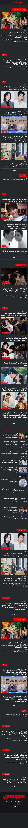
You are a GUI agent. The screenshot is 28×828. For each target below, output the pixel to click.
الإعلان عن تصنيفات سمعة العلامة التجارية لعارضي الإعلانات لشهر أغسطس (14, 88)
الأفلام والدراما (21, 530)
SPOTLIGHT (21, 265)
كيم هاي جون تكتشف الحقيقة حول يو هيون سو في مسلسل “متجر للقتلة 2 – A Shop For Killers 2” (10, 509)
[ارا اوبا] (18, 2)
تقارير (23, 711)
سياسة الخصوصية (6, 804)
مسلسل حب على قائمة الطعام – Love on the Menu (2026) (9, 480)
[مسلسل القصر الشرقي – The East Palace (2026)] (23, 520)
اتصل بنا (23, 804)
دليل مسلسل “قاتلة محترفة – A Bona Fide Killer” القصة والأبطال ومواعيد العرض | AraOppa (15, 757)
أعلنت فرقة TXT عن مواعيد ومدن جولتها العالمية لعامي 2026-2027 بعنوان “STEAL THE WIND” (15, 62)
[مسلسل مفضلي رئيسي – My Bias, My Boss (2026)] (23, 492)
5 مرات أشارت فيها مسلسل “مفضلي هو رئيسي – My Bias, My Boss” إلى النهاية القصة (15, 291)
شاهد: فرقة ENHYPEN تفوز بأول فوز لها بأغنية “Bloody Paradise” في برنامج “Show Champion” (15, 139)
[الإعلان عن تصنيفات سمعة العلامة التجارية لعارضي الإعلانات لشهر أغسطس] (23, 455)
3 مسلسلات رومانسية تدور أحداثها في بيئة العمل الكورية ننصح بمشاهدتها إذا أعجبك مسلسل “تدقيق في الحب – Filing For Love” (14, 416)
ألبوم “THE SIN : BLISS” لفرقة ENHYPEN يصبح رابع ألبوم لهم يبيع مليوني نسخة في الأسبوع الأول (14, 35)
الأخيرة (20, 430)
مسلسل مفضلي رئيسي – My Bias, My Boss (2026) (10, 489)
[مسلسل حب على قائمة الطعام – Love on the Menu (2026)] (23, 483)
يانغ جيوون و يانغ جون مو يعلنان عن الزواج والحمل (14, 252)
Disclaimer (14, 806)
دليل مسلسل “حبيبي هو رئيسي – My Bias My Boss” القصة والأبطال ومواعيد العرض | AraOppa (14, 734)
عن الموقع (19, 804)
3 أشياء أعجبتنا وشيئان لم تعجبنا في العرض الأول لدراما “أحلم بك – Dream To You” (14, 389)
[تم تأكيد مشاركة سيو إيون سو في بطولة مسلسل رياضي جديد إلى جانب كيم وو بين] (23, 462)
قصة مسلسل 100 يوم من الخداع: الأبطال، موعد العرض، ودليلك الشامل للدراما (14, 780)
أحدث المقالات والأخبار (19, 9)
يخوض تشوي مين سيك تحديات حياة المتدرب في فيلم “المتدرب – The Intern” (14, 165)
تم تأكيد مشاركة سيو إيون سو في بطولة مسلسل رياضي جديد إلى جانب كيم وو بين (15, 113)
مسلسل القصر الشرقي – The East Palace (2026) (11, 517)
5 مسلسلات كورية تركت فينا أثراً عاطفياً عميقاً (15, 364)
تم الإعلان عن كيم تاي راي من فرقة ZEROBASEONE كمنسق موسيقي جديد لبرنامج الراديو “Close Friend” (15, 226)
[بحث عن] (26, 3)
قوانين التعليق (13, 804)
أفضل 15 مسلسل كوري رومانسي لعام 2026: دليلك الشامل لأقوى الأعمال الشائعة (14, 314)
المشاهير (23, 176)
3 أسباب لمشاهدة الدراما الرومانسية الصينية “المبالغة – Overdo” (16, 339)
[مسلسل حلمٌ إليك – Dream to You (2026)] (23, 501)
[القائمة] (2, 3)
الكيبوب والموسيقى (20, 619)
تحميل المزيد (14, 170)
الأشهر (7, 430)
